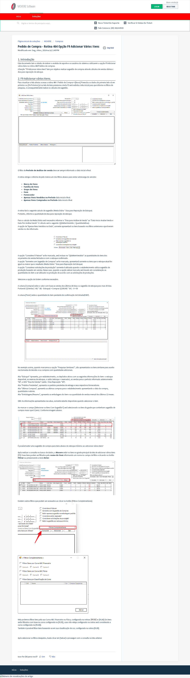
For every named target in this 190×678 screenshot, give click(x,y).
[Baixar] (89, 310)
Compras (59, 41)
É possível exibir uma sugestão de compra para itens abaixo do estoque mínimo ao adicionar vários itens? (60, 446)
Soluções (36, 16)
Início (18, 16)
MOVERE (47, 41)
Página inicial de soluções (29, 41)
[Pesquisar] (18, 23)
